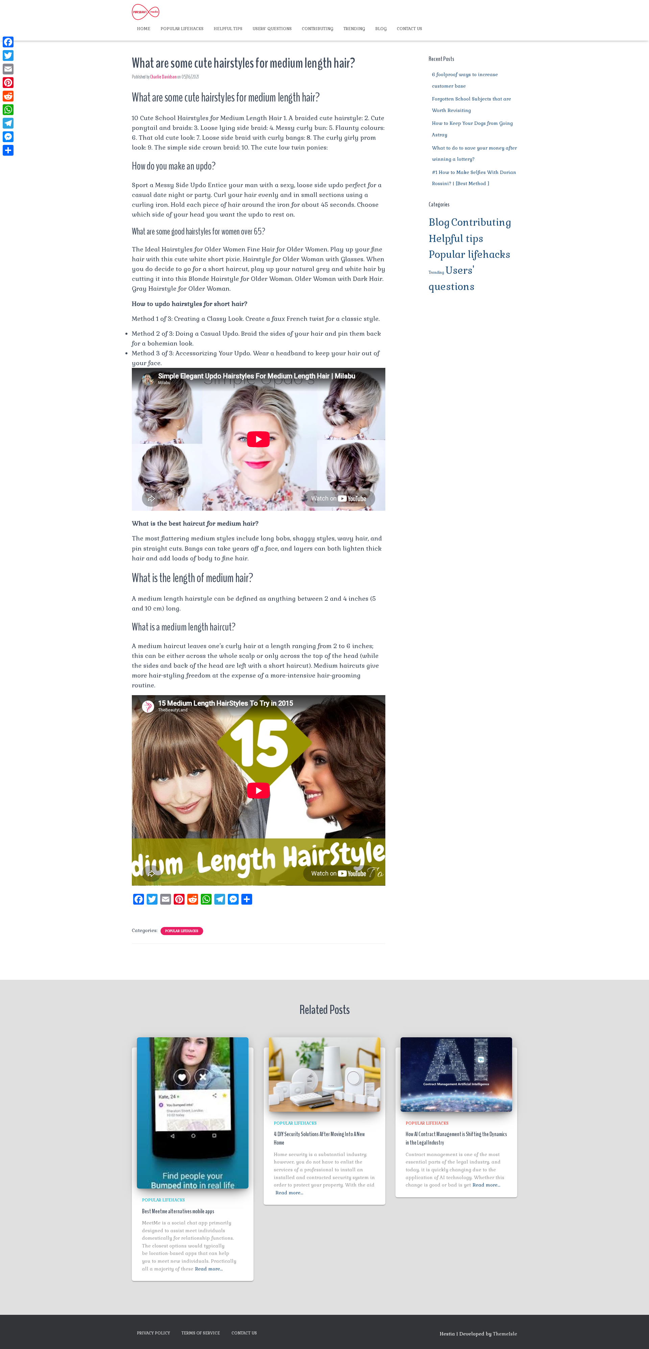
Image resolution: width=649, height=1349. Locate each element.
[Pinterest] (8, 82)
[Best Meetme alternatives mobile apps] (192, 1112)
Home (143, 28)
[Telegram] (8, 123)
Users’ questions (272, 28)
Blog (381, 28)
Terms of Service (201, 1333)
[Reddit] (8, 96)
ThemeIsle (505, 1334)
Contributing (317, 28)
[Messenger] (8, 136)
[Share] (8, 150)
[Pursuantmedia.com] (145, 11)
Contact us (409, 28)
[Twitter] (8, 55)
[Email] (8, 69)
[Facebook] (8, 42)
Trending (354, 28)
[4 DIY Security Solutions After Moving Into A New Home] (324, 1074)
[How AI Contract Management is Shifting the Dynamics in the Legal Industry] (456, 1074)
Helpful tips (228, 28)
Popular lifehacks (182, 28)
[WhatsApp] (8, 109)
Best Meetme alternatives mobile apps (178, 1211)
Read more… (209, 1269)
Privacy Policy (153, 1333)
